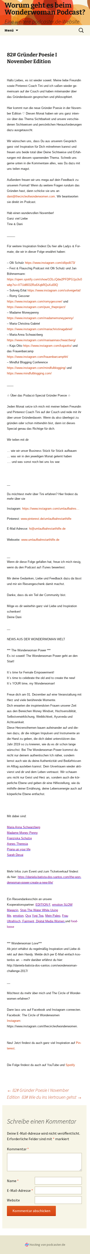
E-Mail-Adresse (20, 1190)
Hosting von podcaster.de (47, 1244)
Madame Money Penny (22, 832)
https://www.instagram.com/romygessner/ (34, 301)
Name (13, 1180)
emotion (18, 915)
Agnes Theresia (17, 844)
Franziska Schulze (19, 838)
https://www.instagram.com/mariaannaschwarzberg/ (41, 340)
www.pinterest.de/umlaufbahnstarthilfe (46, 518)
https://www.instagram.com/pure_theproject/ (36, 307)
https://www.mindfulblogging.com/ (29, 373)
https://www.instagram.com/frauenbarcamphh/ (37, 356)
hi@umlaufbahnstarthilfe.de (47, 528)
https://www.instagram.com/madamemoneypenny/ (40, 318)
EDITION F (43, 904)
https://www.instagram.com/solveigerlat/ (54, 290)
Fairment (28, 921)
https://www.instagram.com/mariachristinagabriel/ (39, 329)
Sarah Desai (15, 855)
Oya (28, 915)
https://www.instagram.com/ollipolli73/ (50, 262)
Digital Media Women (50, 921)
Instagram (13, 1020)
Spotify (70, 1065)
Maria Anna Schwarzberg (23, 827)
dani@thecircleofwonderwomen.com (31, 196)
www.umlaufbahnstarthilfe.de (40, 539)
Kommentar (18, 1149)
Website (13, 1200)
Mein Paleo (52, 915)
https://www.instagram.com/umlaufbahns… (50, 508)
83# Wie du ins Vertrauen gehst (52, 1097)
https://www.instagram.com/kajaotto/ (47, 345)
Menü (9, 30)
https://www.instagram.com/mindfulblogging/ (36, 368)
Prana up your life (18, 849)
